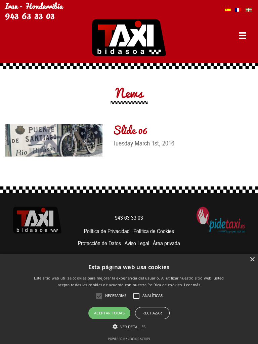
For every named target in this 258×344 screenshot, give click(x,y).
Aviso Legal (137, 243)
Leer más (192, 284)
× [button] (252, 259)
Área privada (166, 243)
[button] (129, 326)
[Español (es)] (228, 8)
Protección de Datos (99, 243)
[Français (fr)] (238, 8)
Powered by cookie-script (129, 339)
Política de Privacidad (107, 231)
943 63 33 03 (30, 14)
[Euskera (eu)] (249, 8)
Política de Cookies (153, 231)
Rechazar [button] (152, 312)
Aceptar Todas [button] (109, 312)
